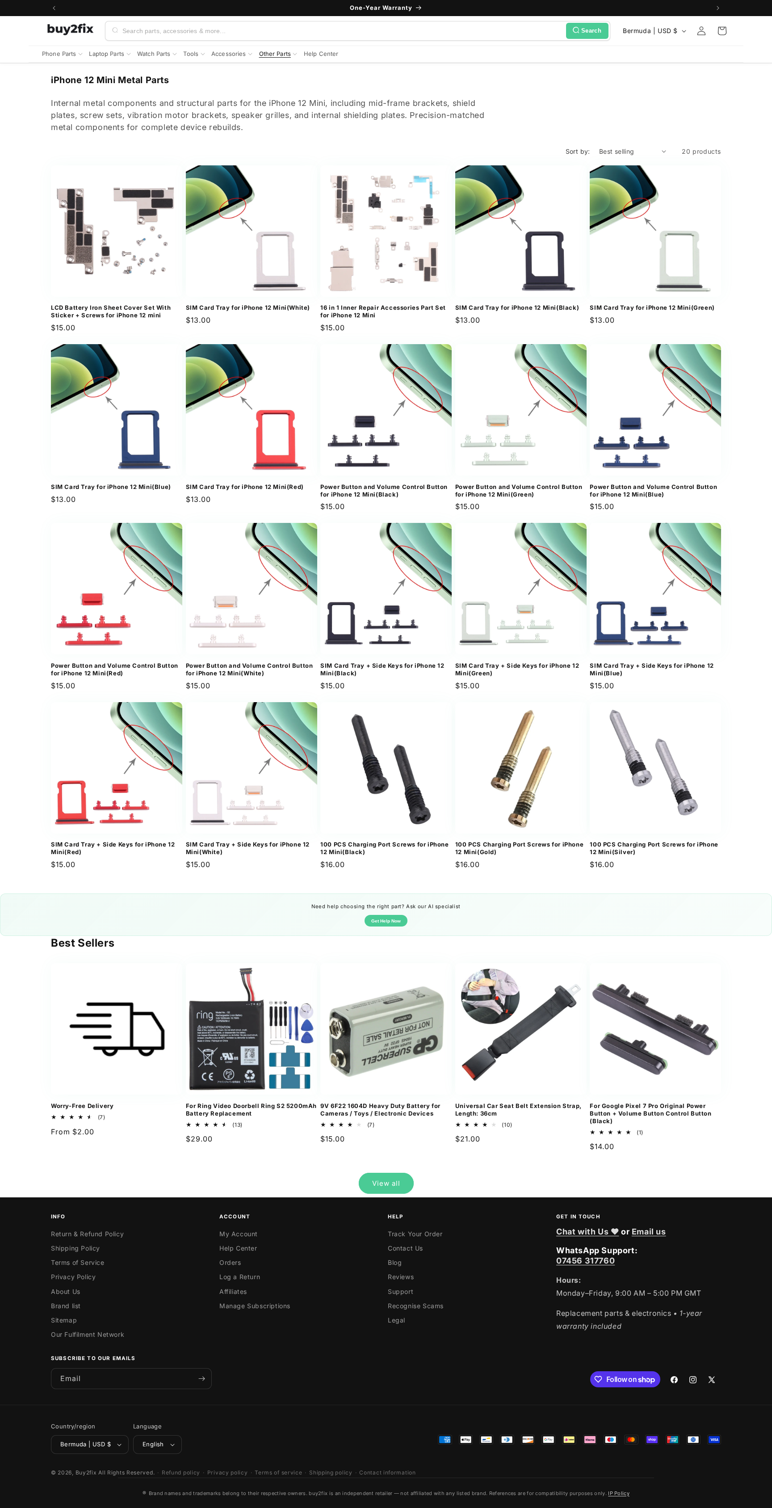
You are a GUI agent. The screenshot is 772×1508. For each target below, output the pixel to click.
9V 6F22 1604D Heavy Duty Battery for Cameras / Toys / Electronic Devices (380, 1109)
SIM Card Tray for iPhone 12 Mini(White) (248, 307)
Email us (649, 1231)
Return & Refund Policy (87, 1234)
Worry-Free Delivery (82, 1105)
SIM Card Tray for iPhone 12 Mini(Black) (517, 307)
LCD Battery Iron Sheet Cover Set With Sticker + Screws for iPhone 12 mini (111, 311)
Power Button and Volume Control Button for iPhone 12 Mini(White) (249, 669)
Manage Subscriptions (254, 1306)
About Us (65, 1291)
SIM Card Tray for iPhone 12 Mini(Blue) (111, 486)
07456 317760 (585, 1260)
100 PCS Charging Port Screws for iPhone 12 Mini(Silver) (654, 848)
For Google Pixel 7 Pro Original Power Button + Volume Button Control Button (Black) (650, 1113)
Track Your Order (415, 1234)
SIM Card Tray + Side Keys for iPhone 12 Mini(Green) (517, 669)
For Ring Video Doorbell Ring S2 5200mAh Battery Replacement (251, 1109)
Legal (396, 1320)
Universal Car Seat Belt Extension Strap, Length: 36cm (518, 1109)
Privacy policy (227, 1472)
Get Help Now (386, 920)
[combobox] (342, 30)
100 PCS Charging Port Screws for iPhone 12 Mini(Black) (384, 848)
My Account (238, 1234)
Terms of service (278, 1472)
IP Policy (618, 1493)
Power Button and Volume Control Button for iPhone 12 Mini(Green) (519, 490)
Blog (395, 1262)
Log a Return (239, 1277)
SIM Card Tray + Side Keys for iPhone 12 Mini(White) (248, 848)
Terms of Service (78, 1262)
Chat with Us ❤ (587, 1231)
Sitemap (64, 1320)
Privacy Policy (73, 1277)
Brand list (66, 1306)
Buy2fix (86, 1472)
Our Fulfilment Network (87, 1334)
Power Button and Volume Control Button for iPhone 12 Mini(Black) (384, 490)
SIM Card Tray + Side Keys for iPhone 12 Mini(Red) (113, 848)
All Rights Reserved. (126, 1472)
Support (400, 1291)
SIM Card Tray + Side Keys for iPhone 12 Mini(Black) (382, 669)
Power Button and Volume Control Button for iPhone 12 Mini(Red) (114, 669)
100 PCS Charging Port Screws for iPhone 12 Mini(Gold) (519, 848)
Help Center (238, 1248)
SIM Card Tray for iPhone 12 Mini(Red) (245, 486)
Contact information (387, 1472)
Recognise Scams (416, 1306)
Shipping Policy (75, 1248)
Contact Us (405, 1248)
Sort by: (578, 151)
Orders (230, 1262)
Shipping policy (330, 1472)
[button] (722, 31)
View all (386, 1183)
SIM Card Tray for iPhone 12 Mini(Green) (652, 307)
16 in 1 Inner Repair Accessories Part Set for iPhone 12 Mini (383, 311)
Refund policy (181, 1472)
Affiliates (233, 1291)
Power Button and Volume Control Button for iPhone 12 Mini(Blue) (653, 490)
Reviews (401, 1277)
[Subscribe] (201, 1378)
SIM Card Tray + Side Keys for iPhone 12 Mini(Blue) (651, 669)
